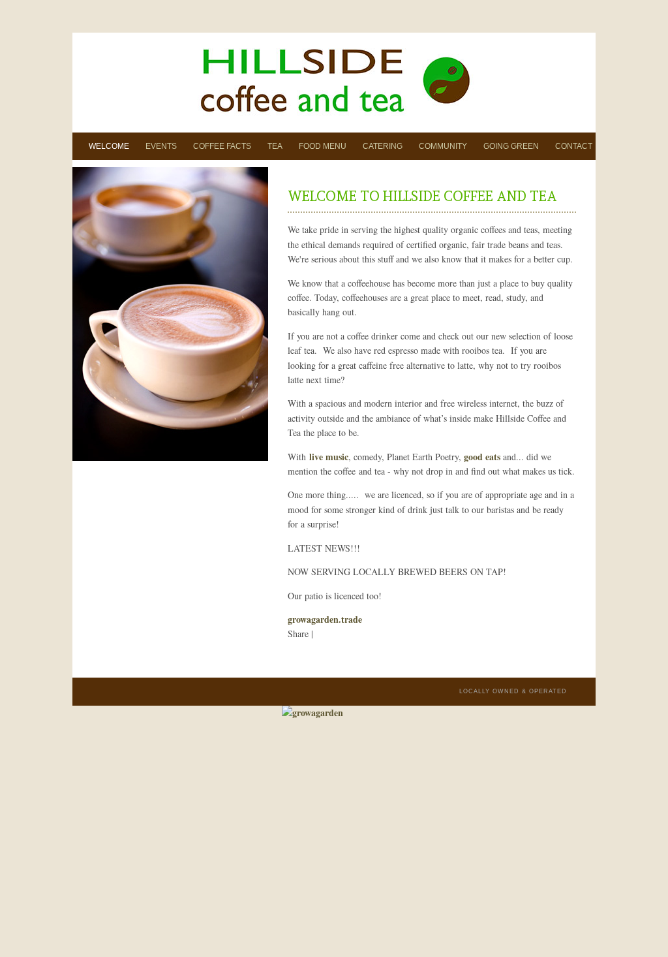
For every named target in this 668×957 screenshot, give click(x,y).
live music (328, 456)
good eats (482, 456)
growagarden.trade (325, 619)
